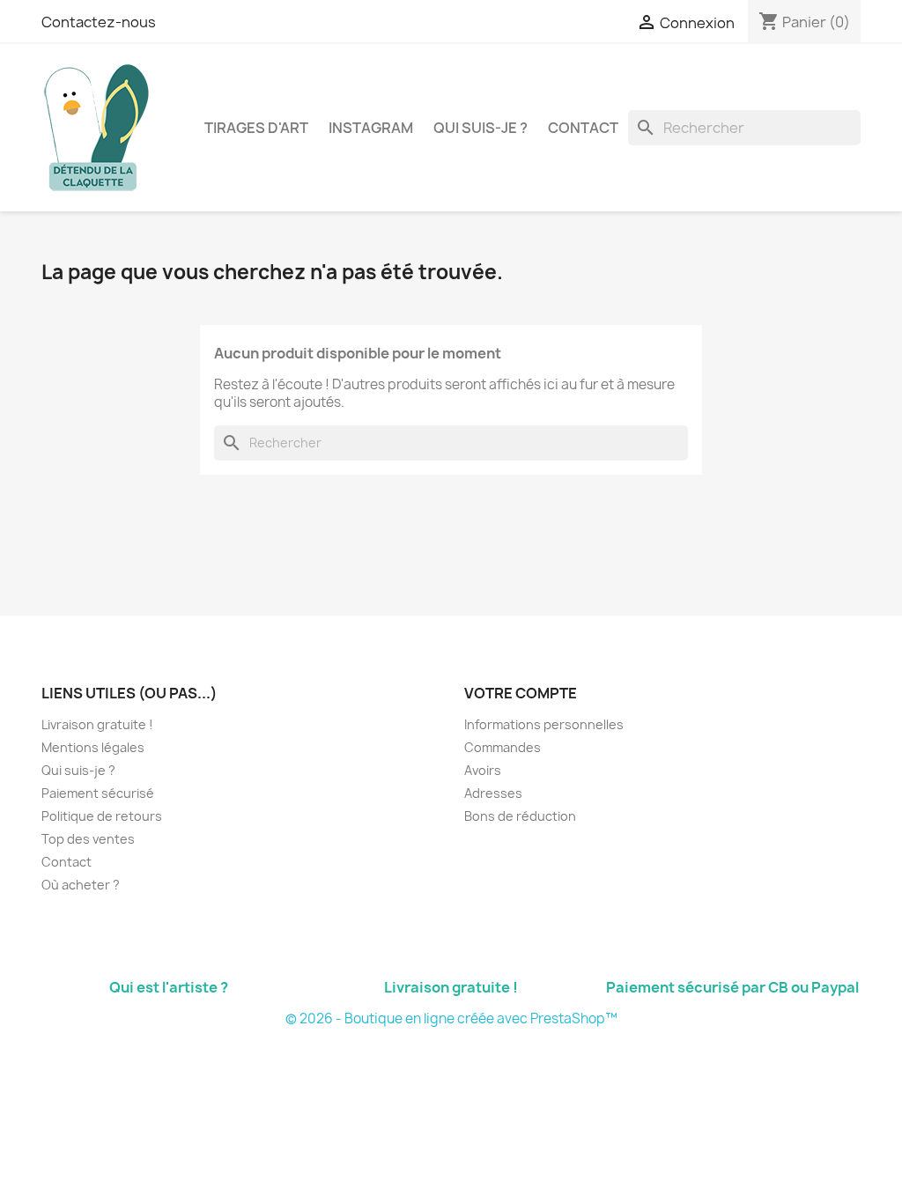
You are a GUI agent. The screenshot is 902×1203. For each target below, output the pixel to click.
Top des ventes (88, 838)
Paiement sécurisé (97, 793)
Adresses (493, 793)
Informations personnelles (544, 724)
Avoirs (482, 770)
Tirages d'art (256, 127)
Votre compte (520, 693)
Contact (583, 127)
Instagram (371, 127)
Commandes (502, 747)
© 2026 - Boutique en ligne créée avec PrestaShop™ (451, 1018)
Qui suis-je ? (480, 127)
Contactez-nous (98, 22)
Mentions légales (92, 747)
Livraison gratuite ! (97, 724)
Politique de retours (101, 816)
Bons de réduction (520, 816)
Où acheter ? (80, 884)
